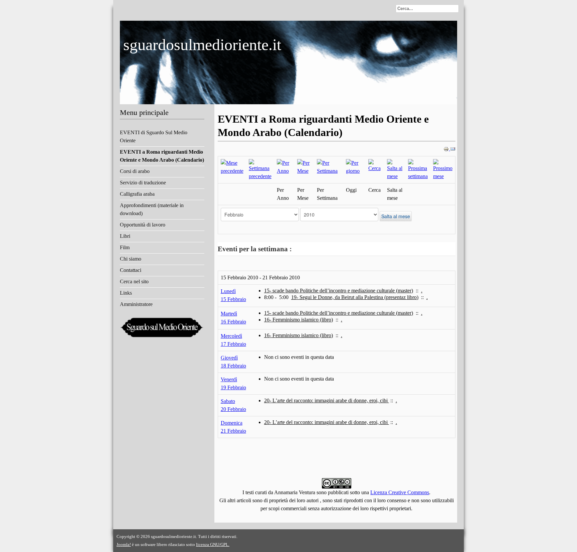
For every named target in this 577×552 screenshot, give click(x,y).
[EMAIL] (452, 148)
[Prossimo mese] (442, 169)
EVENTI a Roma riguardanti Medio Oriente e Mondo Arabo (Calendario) (162, 156)
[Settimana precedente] (260, 169)
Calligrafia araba (137, 194)
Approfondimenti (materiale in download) (152, 209)
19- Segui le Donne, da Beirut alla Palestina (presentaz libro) (354, 297)
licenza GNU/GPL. (212, 544)
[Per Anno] (284, 166)
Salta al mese (395, 216)
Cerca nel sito (134, 281)
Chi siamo (130, 259)
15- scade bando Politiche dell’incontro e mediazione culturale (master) (338, 290)
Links (126, 293)
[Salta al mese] (395, 169)
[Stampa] (446, 148)
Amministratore (136, 304)
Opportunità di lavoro (142, 225)
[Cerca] (375, 165)
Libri (125, 236)
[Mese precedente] (232, 166)
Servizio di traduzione (143, 182)
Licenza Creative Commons (399, 492)
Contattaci (130, 270)
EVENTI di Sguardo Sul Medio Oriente (153, 136)
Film (125, 247)
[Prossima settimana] (418, 169)
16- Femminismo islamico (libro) (298, 319)
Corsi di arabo (135, 171)
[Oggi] (354, 166)
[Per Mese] (304, 166)
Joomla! (124, 544)
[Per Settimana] (329, 166)
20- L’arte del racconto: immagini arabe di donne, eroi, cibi (326, 400)
